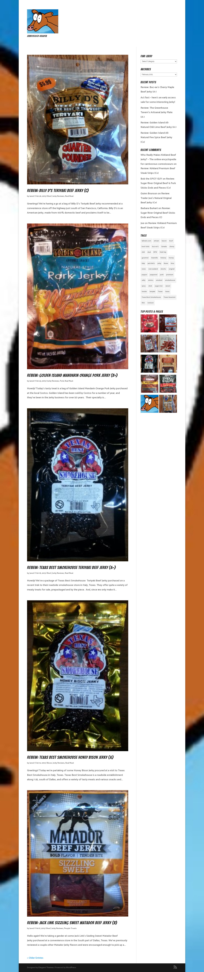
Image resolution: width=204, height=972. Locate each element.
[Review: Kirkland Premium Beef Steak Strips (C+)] (168, 384)
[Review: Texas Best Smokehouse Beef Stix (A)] (149, 364)
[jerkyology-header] (42, 33)
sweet (167, 286)
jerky (159, 263)
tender (144, 291)
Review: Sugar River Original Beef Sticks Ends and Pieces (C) (158, 212)
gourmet (145, 258)
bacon (164, 241)
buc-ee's (155, 246)
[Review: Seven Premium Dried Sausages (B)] (168, 344)
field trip (163, 252)
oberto (163, 269)
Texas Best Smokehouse (151, 297)
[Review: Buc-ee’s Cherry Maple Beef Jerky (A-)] (168, 364)
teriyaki (152, 291)
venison (151, 302)
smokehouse (170, 280)
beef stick (145, 246)
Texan (160, 291)
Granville (154, 258)
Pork (62, 381)
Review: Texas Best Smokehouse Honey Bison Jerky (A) (70, 757)
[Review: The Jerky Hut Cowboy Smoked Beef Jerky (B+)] (168, 404)
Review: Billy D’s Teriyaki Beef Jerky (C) (58, 190)
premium (169, 274)
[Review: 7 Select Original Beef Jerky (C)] (168, 324)
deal (149, 252)
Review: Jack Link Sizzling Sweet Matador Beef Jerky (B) (72, 923)
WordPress (71, 967)
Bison (49, 763)
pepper (144, 274)
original (171, 269)
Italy (143, 263)
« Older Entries (35, 958)
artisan (156, 241)
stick (150, 286)
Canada (164, 246)
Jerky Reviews (58, 196)
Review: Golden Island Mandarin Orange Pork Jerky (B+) (72, 375)
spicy (144, 286)
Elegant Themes (46, 967)
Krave (166, 263)
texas (167, 291)
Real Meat (69, 196)
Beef (49, 196)
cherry (171, 246)
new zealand (153, 269)
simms (150, 280)
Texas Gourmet (169, 297)
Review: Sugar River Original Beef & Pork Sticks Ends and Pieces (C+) (158, 183)
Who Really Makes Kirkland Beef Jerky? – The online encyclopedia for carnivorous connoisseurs (158, 159)
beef (171, 241)
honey (171, 258)
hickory (163, 258)
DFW (155, 252)
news (144, 269)
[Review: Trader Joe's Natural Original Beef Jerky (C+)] (149, 324)
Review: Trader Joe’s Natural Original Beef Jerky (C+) (156, 198)
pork (161, 274)
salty (143, 280)
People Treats (70, 928)
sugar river (159, 286)
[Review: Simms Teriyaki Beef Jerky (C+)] (149, 384)
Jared (32, 196)
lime (172, 263)
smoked (159, 280)
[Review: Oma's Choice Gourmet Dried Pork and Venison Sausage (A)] (149, 344)
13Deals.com (146, 241)
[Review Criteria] (149, 404)
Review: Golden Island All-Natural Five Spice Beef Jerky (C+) (156, 137)
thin (143, 302)
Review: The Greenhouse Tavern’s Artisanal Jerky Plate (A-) (156, 112)
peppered (153, 274)
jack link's (151, 263)
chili (143, 252)
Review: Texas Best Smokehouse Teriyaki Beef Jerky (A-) (71, 567)
